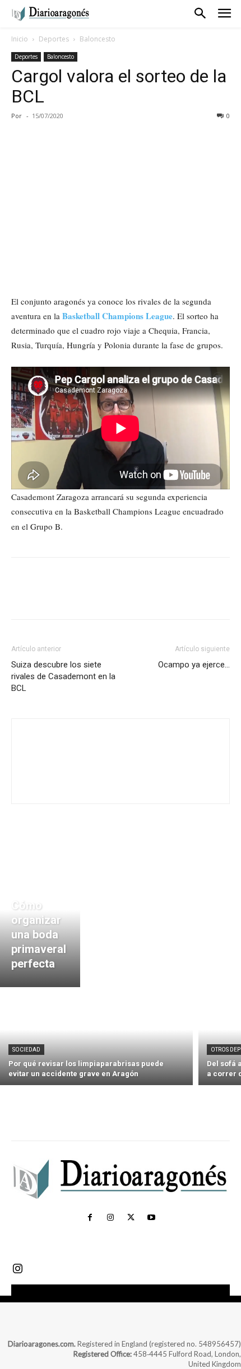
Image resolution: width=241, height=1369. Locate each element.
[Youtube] (151, 1218)
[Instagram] (110, 1218)
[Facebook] (22, 141)
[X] (48, 141)
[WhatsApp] (100, 141)
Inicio (19, 39)
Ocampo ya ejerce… (194, 665)
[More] (126, 141)
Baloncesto (97, 39)
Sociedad (26, 1049)
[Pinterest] (74, 141)
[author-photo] (120, 784)
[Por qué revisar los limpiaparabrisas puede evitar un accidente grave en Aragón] (96, 1039)
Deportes (54, 39)
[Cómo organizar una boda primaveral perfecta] (40, 922)
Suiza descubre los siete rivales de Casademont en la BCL (63, 676)
